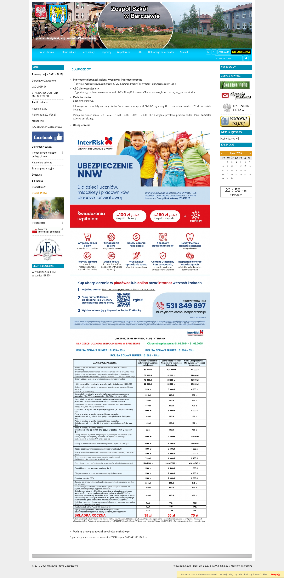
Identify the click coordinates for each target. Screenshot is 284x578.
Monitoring (38, 120)
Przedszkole (38, 222)
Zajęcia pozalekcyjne (43, 168)
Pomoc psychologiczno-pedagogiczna (45, 154)
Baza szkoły (88, 52)
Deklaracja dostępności (161, 52)
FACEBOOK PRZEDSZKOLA (47, 126)
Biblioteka (37, 180)
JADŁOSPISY (39, 86)
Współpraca (123, 52)
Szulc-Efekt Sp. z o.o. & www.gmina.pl (206, 565)
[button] (62, 75)
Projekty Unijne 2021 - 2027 (47, 74)
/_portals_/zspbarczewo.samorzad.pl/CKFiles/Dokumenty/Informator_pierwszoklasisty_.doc (125, 83)
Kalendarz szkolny (42, 162)
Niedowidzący (241, 51)
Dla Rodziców (39, 192)
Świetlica (37, 174)
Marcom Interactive (241, 565)
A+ (214, 51)
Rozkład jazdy (39, 108)
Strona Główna (46, 52)
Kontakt (183, 52)
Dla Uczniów (38, 186)
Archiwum (224, 51)
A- (208, 51)
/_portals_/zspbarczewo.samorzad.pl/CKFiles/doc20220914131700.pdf (109, 537)
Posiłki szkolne (40, 102)
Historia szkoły (68, 52)
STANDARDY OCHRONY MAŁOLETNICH (45, 94)
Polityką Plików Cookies (255, 574)
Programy (105, 52)
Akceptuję (275, 574)
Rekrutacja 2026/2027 (44, 114)
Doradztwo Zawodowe (44, 80)
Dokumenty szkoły (42, 146)
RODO (139, 52)
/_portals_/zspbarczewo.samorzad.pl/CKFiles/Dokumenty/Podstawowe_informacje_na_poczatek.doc (135, 92)
